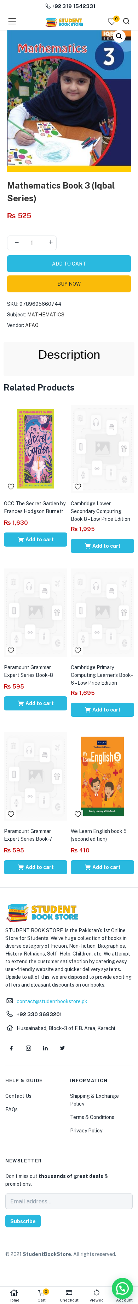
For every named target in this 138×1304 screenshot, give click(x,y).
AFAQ (32, 325)
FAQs (11, 1109)
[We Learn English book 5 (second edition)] (102, 776)
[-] (16, 243)
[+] (50, 243)
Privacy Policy (86, 1130)
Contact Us (18, 1096)
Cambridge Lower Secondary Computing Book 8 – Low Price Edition (100, 511)
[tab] (69, 354)
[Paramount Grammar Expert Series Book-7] (35, 776)
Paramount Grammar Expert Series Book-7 (28, 835)
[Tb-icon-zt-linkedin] (45, 1048)
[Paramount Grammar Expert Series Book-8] (35, 612)
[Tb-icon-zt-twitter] (62, 1048)
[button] (119, 36)
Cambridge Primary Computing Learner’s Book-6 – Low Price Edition (102, 675)
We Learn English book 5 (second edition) (99, 835)
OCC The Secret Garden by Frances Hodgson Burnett (34, 507)
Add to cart (69, 264)
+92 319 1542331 (73, 6)
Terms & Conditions (92, 1117)
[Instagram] (28, 1048)
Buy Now (69, 284)
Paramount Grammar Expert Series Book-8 (28, 671)
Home (13, 1300)
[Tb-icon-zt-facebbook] (11, 1048)
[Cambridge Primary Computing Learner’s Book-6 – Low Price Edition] (102, 612)
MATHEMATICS (45, 314)
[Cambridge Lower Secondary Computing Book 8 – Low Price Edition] (102, 448)
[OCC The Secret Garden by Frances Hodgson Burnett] (35, 448)
